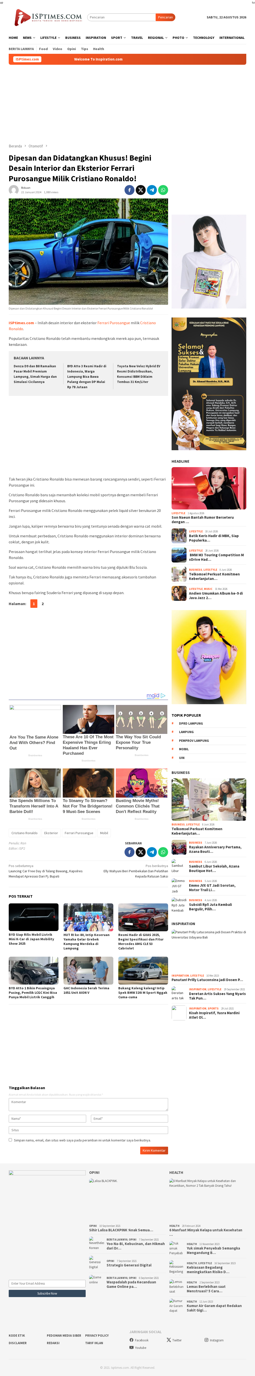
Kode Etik (17, 1335)
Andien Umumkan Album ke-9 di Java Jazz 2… (216, 595)
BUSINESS (181, 772)
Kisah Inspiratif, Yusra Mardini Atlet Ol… (214, 1015)
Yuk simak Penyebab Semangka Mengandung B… (213, 1250)
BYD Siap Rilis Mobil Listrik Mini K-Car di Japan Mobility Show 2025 (31, 939)
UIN (182, 758)
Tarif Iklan (94, 1343)
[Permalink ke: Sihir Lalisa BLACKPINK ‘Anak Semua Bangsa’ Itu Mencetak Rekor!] (127, 1200)
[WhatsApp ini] (163, 190)
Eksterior (51, 833)
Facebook (141, 1340)
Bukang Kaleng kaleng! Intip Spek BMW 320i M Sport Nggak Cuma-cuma (142, 992)
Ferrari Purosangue (113, 322)
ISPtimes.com (21, 322)
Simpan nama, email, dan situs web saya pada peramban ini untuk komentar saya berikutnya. (82, 1140)
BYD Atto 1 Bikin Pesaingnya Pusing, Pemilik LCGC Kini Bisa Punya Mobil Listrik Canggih (33, 992)
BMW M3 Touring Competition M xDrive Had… (216, 557)
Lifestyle (178, 513)
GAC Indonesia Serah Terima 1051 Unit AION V (86, 990)
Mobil (104, 833)
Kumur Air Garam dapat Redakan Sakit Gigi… (214, 1308)
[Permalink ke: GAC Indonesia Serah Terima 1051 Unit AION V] (88, 971)
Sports (213, 1008)
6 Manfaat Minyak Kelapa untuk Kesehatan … (205, 1232)
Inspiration (183, 923)
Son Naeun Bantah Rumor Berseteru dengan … (203, 519)
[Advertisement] (127, 104)
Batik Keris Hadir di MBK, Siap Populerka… (214, 538)
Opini (94, 1172)
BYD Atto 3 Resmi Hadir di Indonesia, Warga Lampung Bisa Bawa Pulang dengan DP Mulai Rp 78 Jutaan (86, 376)
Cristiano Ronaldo (24, 833)
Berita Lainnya (117, 1239)
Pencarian (165, 17)
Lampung (186, 732)
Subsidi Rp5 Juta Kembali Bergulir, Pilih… (210, 906)
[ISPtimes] (48, 17)
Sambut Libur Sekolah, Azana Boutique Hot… (214, 868)
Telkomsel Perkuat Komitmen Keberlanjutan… (214, 576)
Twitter (177, 1340)
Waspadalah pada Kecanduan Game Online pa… (131, 1284)
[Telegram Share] (152, 190)
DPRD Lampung (191, 723)
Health (176, 1172)
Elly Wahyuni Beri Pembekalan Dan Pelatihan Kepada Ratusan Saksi (136, 871)
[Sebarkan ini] (129, 190)
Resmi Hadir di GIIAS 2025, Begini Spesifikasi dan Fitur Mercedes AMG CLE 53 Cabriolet (141, 941)
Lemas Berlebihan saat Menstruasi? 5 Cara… (206, 1288)
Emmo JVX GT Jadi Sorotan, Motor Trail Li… (212, 887)
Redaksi (53, 1343)
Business (195, 569)
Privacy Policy (97, 1335)
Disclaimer (18, 1343)
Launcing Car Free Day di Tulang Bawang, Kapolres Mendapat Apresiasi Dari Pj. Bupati (46, 871)
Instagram (217, 1340)
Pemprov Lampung (194, 741)
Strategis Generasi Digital (129, 1265)
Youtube (140, 1348)
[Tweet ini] (141, 190)
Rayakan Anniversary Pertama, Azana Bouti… (215, 849)
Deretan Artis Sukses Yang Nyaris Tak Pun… (217, 996)
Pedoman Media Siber (64, 1335)
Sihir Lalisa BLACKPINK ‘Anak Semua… (121, 1230)
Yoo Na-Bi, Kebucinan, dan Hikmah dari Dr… (136, 1246)
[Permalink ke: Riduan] (14, 190)
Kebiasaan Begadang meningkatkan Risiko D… (208, 1269)
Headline (181, 461)
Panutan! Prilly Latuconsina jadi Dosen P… (207, 980)
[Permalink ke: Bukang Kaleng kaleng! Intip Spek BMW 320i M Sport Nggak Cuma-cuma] (143, 971)
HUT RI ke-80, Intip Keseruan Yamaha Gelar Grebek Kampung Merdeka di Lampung (87, 941)
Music (208, 589)
